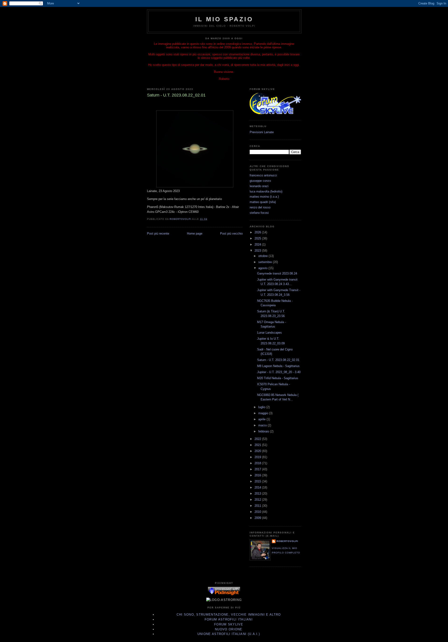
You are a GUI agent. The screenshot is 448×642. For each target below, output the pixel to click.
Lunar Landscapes (269, 332)
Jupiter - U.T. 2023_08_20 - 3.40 (279, 372)
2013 (258, 493)
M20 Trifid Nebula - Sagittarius (277, 378)
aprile (262, 419)
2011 (258, 505)
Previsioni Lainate (262, 132)
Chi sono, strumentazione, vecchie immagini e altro (229, 614)
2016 (258, 475)
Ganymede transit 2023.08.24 (277, 273)
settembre (265, 262)
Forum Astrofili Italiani (229, 619)
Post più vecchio (231, 233)
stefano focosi (259, 212)
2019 (258, 457)
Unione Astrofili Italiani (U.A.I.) (228, 634)
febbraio (264, 431)
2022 (258, 439)
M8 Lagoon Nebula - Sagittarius (278, 366)
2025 (258, 238)
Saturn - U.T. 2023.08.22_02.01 (278, 360)
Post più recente (158, 233)
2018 (258, 463)
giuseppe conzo (260, 180)
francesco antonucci (263, 175)
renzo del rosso (260, 207)
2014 (258, 487)
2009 (258, 518)
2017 (258, 469)
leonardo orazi (259, 186)
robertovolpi (287, 541)
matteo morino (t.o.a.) (264, 196)
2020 (258, 451)
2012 (258, 499)
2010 (258, 512)
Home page (194, 233)
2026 (258, 232)
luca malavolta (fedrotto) (266, 191)
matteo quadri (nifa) (263, 202)
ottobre (263, 256)
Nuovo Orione (228, 629)
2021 (258, 445)
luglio (262, 407)
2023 (258, 250)
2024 (258, 244)
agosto (263, 268)
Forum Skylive (228, 624)
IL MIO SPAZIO (224, 19)
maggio (263, 413)
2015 (258, 481)
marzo (263, 425)
